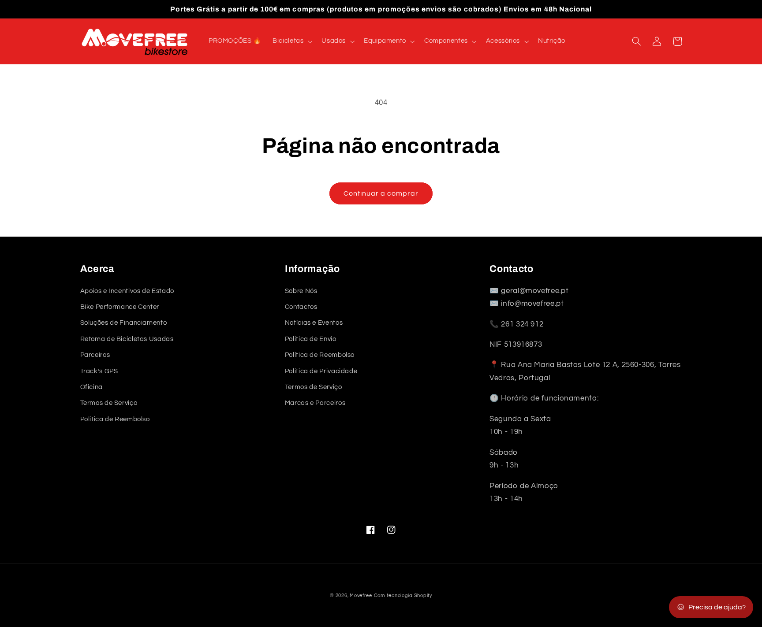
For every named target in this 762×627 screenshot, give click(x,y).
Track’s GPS (99, 371)
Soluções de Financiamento (123, 322)
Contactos (301, 307)
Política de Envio (310, 339)
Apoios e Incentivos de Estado (127, 291)
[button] (291, 41)
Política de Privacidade (321, 371)
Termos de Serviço (109, 403)
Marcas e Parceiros (315, 403)
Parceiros (95, 355)
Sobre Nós (301, 291)
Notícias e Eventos (314, 322)
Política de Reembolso (115, 419)
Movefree (361, 595)
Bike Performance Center (120, 307)
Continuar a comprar (381, 193)
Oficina (91, 387)
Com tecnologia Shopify (403, 595)
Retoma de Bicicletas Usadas (127, 339)
